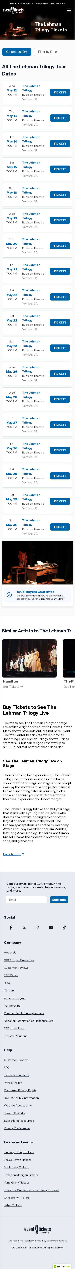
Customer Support (16, 1060)
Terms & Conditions (16, 1075)
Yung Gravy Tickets (16, 1182)
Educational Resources (19, 1120)
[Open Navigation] (69, 10)
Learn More (57, 598)
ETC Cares (11, 975)
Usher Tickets (13, 1205)
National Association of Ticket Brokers (28, 1021)
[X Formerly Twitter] (24, 928)
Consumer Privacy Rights (20, 1090)
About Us (10, 952)
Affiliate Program (15, 998)
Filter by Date (47, 52)
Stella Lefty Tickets (16, 1167)
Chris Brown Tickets (16, 1198)
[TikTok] (64, 928)
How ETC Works (14, 1113)
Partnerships (12, 1005)
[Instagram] (37, 928)
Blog (7, 983)
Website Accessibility (18, 1105)
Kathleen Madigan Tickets (21, 1175)
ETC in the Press (14, 1028)
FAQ (6, 1067)
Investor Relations (15, 1036)
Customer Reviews (16, 967)
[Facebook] (10, 928)
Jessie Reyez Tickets (17, 1160)
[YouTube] (51, 928)
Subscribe (59, 899)
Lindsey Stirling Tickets (19, 1152)
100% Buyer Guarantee (19, 960)
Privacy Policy (13, 1082)
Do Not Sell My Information (21, 1098)
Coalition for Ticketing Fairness (24, 1013)
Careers (9, 990)
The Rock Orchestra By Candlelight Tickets (31, 1190)
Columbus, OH (16, 52)
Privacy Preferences (17, 1128)
